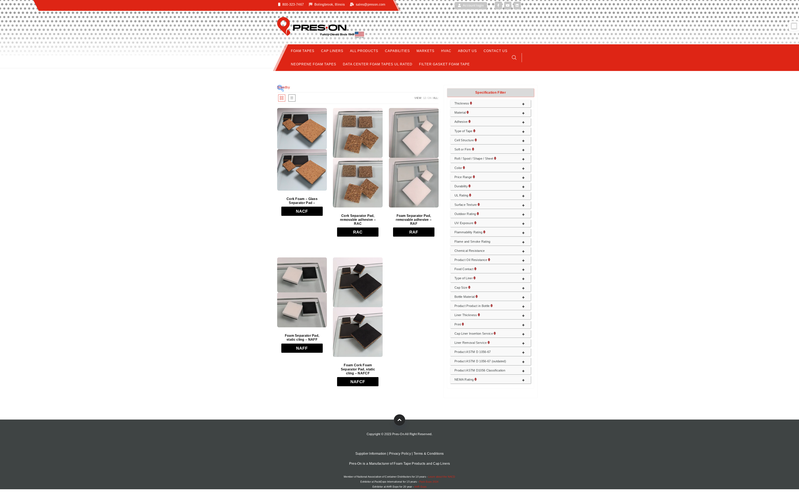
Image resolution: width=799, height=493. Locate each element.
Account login (473, 5)
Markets (425, 51)
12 (424, 98)
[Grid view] (281, 98)
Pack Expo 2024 (429, 481)
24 (429, 98)
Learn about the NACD (441, 476)
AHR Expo (420, 486)
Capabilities (397, 51)
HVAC (446, 51)
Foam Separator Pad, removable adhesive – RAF (414, 219)
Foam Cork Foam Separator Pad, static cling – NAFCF (358, 369)
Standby (280, 87)
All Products (364, 51)
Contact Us (495, 51)
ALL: (436, 98)
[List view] (291, 98)
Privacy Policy (400, 453)
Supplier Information (370, 453)
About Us (467, 51)
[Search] (514, 57)
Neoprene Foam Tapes (313, 64)
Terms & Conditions (429, 453)
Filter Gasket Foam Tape (444, 64)
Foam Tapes (302, 51)
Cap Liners (332, 51)
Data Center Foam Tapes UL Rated (377, 64)
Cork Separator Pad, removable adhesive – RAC (358, 219)
